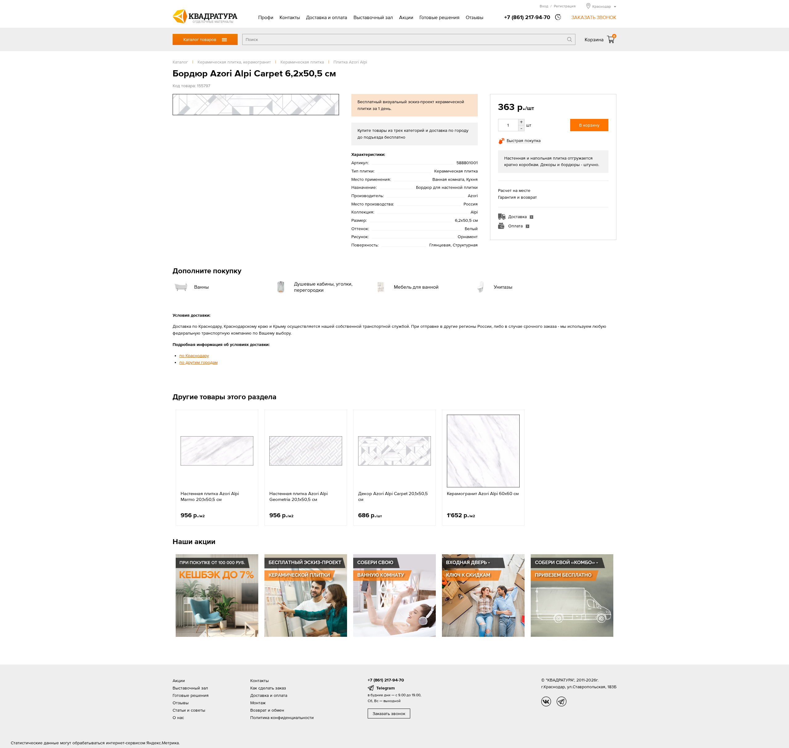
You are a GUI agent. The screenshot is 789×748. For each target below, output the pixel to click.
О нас (178, 717)
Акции (406, 17)
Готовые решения (439, 17)
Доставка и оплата (326, 17)
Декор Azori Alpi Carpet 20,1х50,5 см (393, 496)
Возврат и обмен (267, 710)
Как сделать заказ (268, 687)
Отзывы (474, 17)
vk (546, 701)
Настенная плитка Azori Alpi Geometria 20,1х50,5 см (298, 496)
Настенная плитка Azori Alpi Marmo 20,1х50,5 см (210, 496)
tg (561, 701)
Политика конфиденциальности (282, 717)
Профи (265, 17)
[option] (217, 468)
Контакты (290, 17)
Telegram (385, 687)
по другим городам (198, 362)
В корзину (589, 125)
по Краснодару (194, 355)
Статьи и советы (189, 710)
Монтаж (258, 702)
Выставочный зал (373, 17)
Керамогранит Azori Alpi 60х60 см (483, 493)
